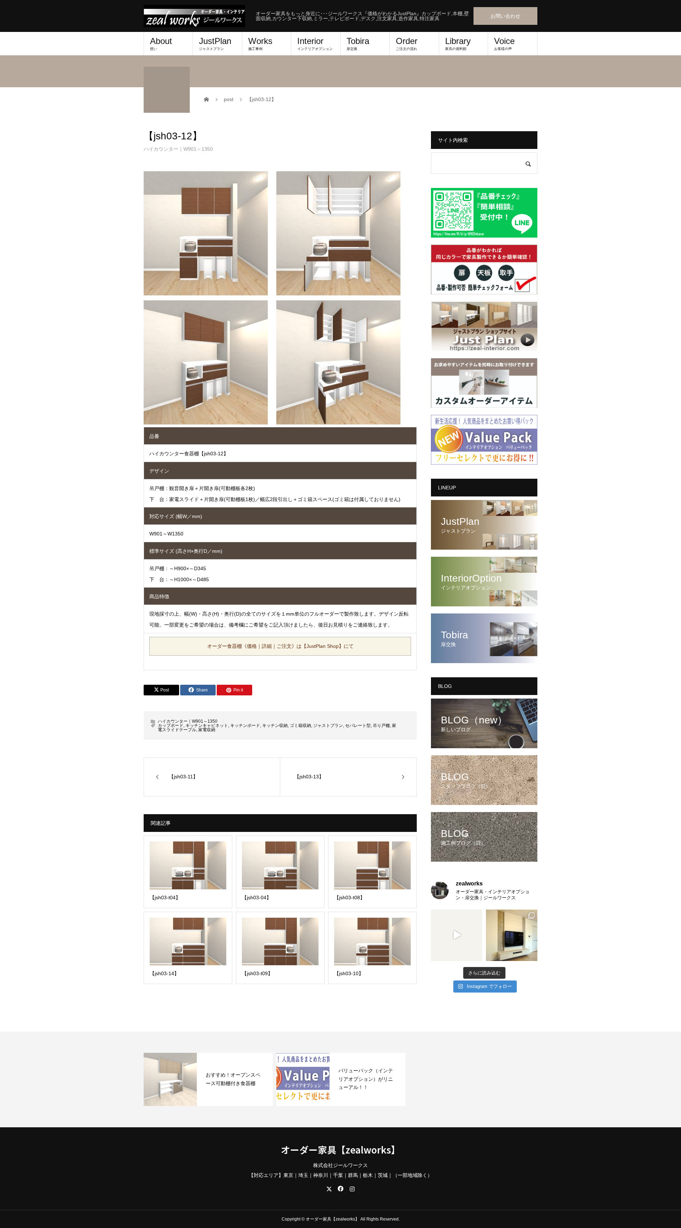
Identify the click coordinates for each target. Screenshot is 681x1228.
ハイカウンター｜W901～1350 (178, 149)
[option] (208, 1079)
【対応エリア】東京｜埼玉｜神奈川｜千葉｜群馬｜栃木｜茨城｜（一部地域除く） (340, 1175)
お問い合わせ (505, 16)
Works (260, 43)
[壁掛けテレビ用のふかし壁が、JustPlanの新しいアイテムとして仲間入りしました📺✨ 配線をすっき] (511, 935)
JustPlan (215, 43)
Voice (504, 43)
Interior (315, 43)
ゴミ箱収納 (300, 725)
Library (458, 43)
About (161, 43)
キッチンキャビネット (207, 725)
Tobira (358, 43)
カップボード (170, 725)
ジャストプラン (328, 725)
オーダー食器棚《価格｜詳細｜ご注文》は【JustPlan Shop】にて (280, 646)
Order (406, 43)
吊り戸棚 (381, 725)
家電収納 (206, 729)
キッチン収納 (275, 725)
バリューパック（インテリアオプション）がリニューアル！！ (365, 1079)
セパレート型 (358, 725)
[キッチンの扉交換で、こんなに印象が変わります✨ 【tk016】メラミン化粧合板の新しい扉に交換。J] (456, 935)
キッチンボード (245, 725)
